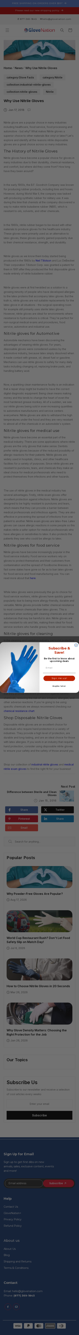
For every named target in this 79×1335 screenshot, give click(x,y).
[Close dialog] (76, 645)
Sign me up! (59, 678)
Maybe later (59, 686)
